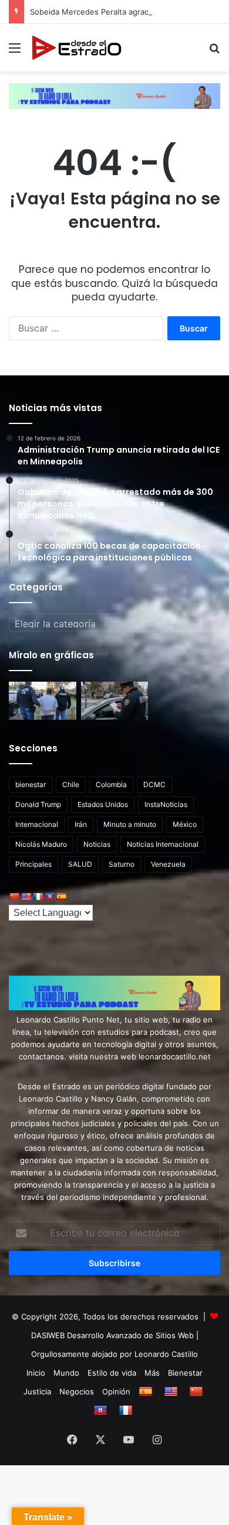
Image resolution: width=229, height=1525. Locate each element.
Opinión (116, 1391)
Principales (33, 864)
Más (152, 1372)
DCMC (154, 784)
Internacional (36, 824)
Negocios (76, 1391)
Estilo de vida (111, 1372)
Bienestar (185, 1372)
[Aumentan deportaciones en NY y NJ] (42, 701)
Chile (70, 784)
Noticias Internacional (162, 844)
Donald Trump (38, 804)
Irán (81, 824)
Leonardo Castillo (166, 1354)
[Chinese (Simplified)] (14, 896)
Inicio (35, 1372)
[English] (26, 896)
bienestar (30, 784)
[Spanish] (61, 896)
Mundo (66, 1372)
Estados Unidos (103, 804)
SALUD (80, 864)
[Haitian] (49, 896)
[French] (37, 896)
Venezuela (168, 864)
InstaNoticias (165, 804)
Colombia (111, 784)
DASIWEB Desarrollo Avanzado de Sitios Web (112, 1335)
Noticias (96, 844)
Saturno (121, 864)
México (185, 824)
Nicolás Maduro (41, 844)
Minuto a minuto (129, 824)
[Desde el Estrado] (76, 47)
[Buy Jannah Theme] (114, 95)
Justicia (37, 1391)
